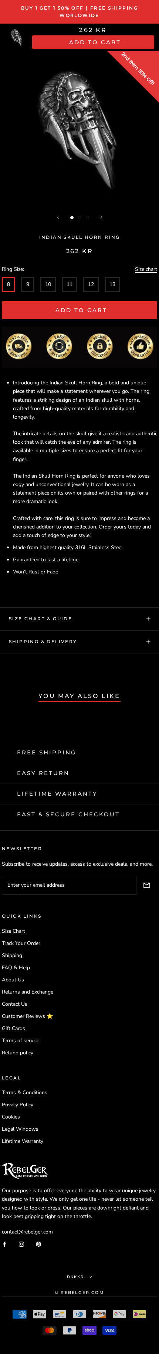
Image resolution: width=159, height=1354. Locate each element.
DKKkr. (76, 1276)
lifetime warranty (57, 793)
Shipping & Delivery (43, 641)
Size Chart (13, 931)
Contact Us (14, 1004)
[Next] (101, 217)
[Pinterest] (38, 1244)
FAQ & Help (16, 967)
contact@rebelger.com (27, 1231)
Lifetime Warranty (22, 1141)
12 (91, 284)
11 (69, 284)
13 (112, 284)
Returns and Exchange (27, 991)
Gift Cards (13, 1028)
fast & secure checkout (68, 814)
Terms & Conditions (24, 1092)
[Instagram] (21, 1244)
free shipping (47, 752)
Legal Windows (20, 1129)
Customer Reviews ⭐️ (27, 1016)
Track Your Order (21, 943)
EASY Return (43, 773)
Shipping (12, 955)
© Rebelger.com (79, 1292)
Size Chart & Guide (40, 618)
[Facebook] (4, 1244)
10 (48, 284)
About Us (13, 979)
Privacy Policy (17, 1104)
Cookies (11, 1116)
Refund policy (17, 1052)
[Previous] (58, 217)
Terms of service (20, 1040)
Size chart (146, 269)
